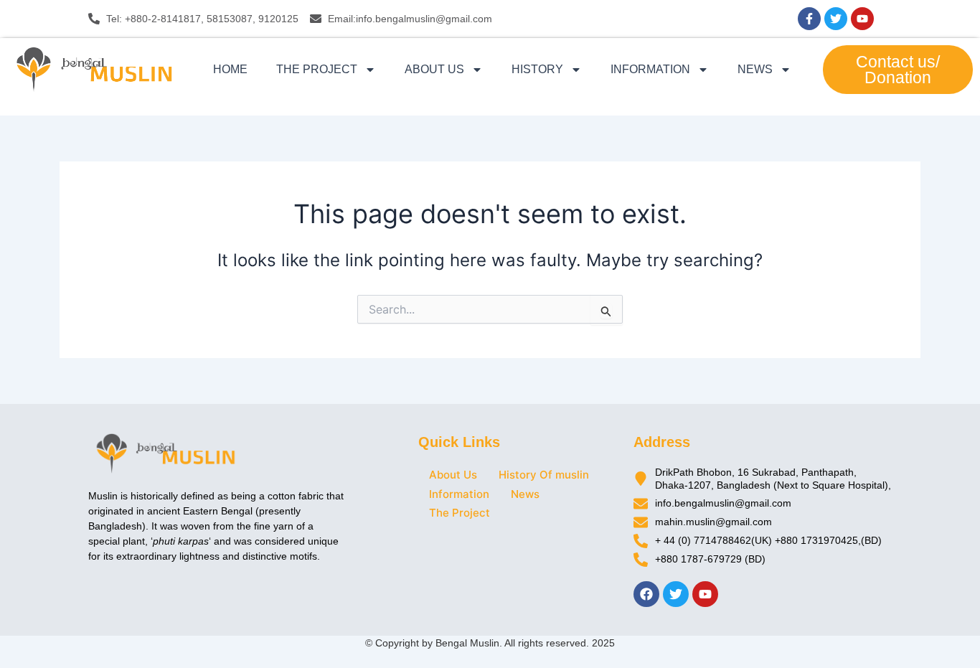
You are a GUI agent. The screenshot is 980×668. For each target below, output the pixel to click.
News (755, 69)
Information (650, 69)
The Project (316, 69)
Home (230, 69)
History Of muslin (544, 474)
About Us (434, 69)
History (537, 69)
